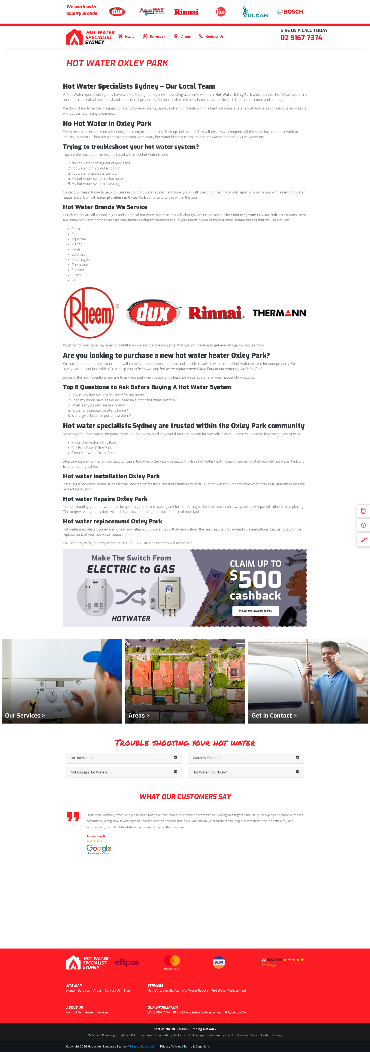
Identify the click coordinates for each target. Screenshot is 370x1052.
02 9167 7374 (301, 37)
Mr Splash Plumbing (101, 1035)
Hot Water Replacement (229, 991)
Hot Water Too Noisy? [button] (210, 772)
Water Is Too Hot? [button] (207, 758)
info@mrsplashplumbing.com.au (198, 1012)
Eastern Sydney (271, 1035)
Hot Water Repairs (195, 991)
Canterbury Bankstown (172, 1035)
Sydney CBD (127, 1035)
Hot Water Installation (163, 991)
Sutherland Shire (246, 1035)
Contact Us (214, 36)
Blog (127, 991)
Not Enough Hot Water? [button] (89, 772)
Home (129, 36)
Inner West (146, 1035)
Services (156, 36)
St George (198, 1035)
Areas (186, 36)
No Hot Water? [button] (82, 758)
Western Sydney (220, 1035)
